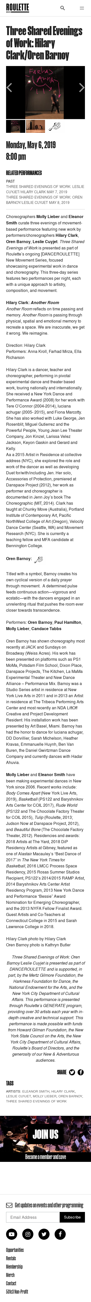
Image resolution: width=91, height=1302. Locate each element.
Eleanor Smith (35, 1091)
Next (81, 87)
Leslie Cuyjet (18, 1096)
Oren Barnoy (70, 1096)
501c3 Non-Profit (17, 1291)
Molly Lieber (44, 1096)
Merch (10, 1275)
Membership (14, 1266)
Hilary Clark (63, 1091)
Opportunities (15, 1250)
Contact (11, 1283)
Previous (10, 87)
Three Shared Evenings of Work (36, 1101)
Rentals (11, 1258)
